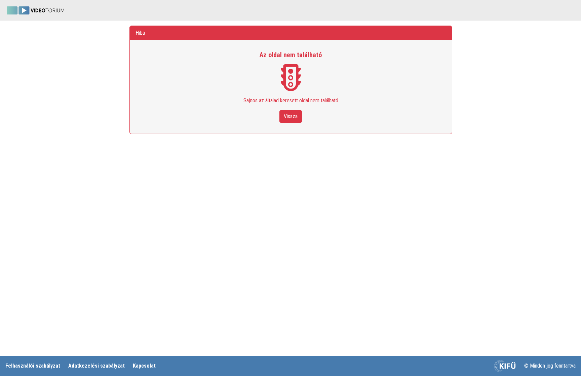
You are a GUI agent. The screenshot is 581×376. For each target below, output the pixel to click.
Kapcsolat (144, 366)
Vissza (291, 116)
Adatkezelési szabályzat (96, 366)
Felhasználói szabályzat (32, 366)
